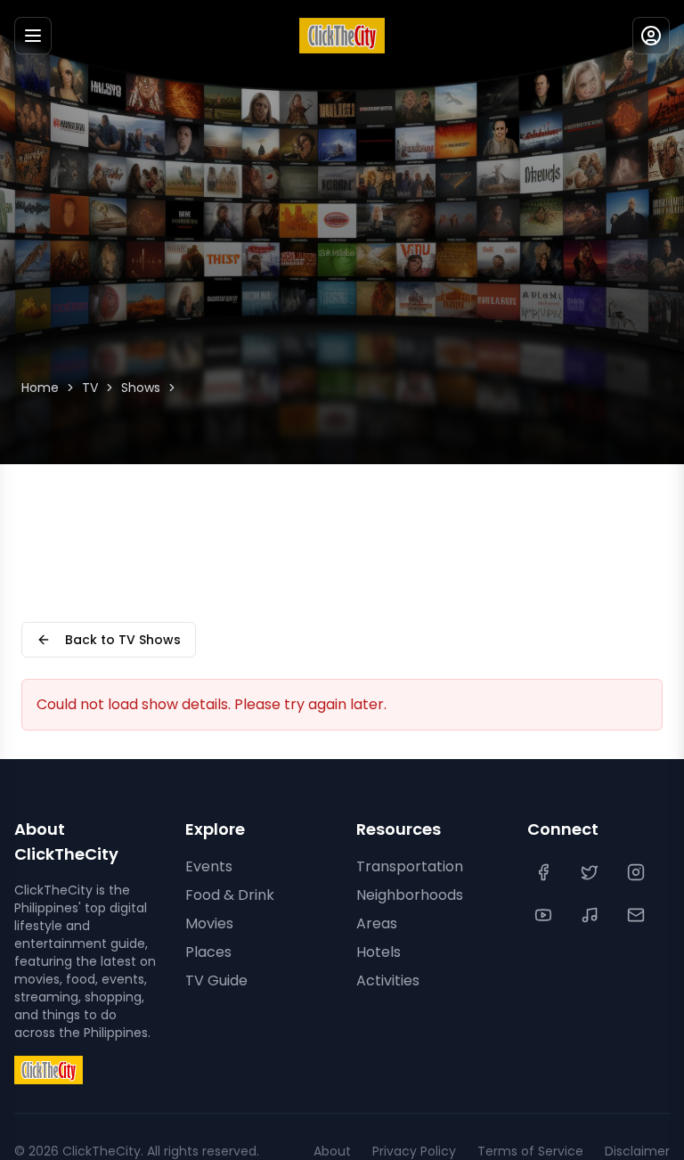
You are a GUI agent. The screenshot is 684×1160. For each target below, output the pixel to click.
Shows (140, 387)
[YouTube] (545, 915)
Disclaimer (637, 1151)
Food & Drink (229, 895)
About (332, 1151)
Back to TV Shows (123, 640)
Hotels (378, 952)
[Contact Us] (638, 915)
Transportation (409, 866)
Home (40, 387)
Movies (209, 923)
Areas (376, 923)
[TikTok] (591, 915)
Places (208, 952)
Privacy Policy (414, 1151)
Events (208, 866)
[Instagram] (638, 872)
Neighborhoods (409, 895)
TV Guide (216, 980)
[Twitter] (591, 872)
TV (90, 387)
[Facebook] (545, 872)
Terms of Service (530, 1151)
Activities (387, 980)
